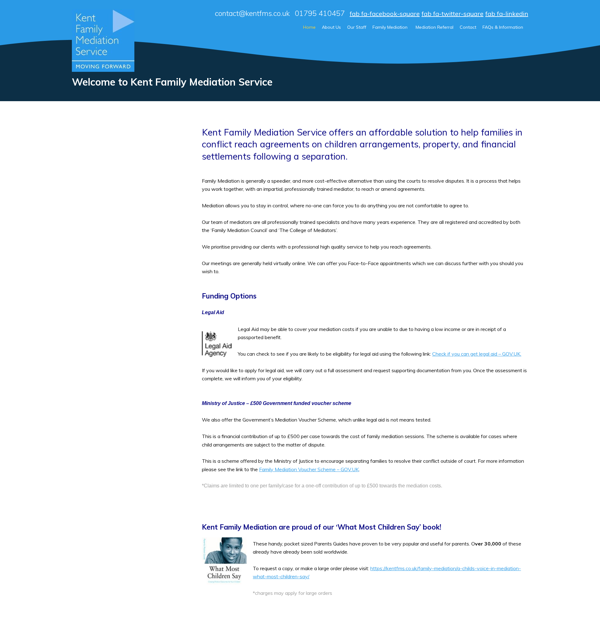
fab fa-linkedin (506, 13)
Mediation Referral (434, 27)
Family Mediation (390, 27)
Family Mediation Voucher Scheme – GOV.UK (309, 469)
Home (309, 27)
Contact (468, 27)
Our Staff (356, 27)
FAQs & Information (502, 27)
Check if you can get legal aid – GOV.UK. (476, 354)
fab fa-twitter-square (452, 13)
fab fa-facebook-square (385, 13)
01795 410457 (320, 13)
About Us (331, 27)
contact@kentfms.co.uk (252, 13)
